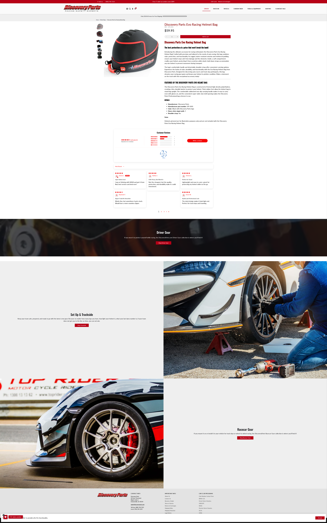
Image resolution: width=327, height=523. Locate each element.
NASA (200, 506)
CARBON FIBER (238, 8)
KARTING (268, 8)
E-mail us (100, 1)
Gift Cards (214, 1)
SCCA (200, 510)
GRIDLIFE (201, 503)
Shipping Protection (170, 510)
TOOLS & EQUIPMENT (254, 8)
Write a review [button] (197, 140)
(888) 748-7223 (110, 1)
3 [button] (164, 211)
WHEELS (226, 8)
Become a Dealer (169, 501)
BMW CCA (202, 498)
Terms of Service (169, 503)
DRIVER (206, 8)
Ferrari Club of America (205, 501)
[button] (154, 136)
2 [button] (161, 211)
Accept (320, 518)
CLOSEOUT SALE (280, 8)
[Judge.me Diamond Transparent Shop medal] (163, 153)
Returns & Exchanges (224, 1)
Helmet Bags (103, 20)
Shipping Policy (169, 508)
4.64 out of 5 (134, 140)
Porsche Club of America (205, 508)
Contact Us (168, 498)
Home (97, 20)
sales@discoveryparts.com (137, 504)
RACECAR (216, 8)
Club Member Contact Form (206, 496)
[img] (119, 173)
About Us (167, 496)
